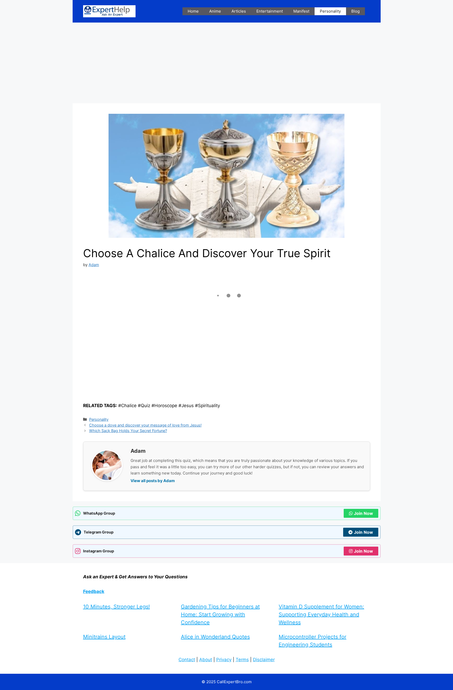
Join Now (363, 513)
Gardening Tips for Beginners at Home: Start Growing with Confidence (220, 614)
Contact (187, 659)
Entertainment (269, 11)
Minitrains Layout (104, 637)
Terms (242, 659)
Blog (355, 11)
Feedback (93, 591)
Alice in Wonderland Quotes (215, 637)
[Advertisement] (227, 64)
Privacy (223, 659)
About (205, 659)
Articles (238, 11)
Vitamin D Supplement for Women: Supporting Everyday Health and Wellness (321, 614)
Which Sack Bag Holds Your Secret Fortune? (128, 430)
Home (193, 11)
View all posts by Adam (153, 480)
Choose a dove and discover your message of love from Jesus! (145, 425)
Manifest (301, 11)
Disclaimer (264, 659)
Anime (215, 11)
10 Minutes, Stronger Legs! (116, 606)
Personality (330, 11)
